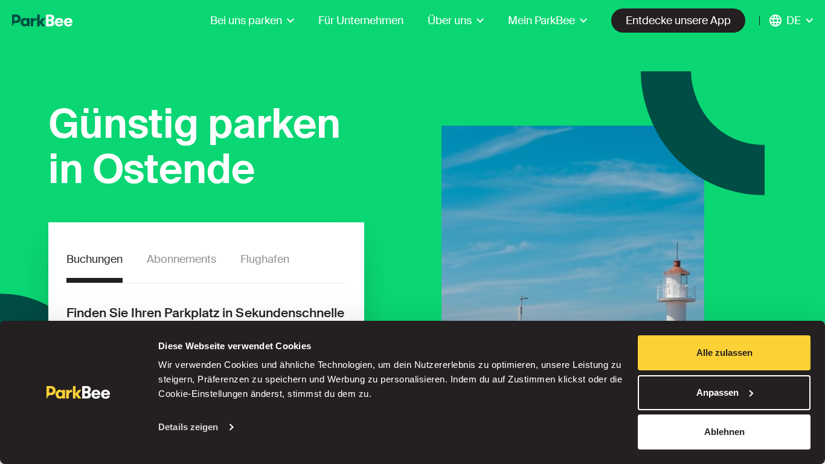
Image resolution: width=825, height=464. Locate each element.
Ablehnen (724, 432)
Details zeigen (188, 427)
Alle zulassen (724, 352)
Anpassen (717, 392)
